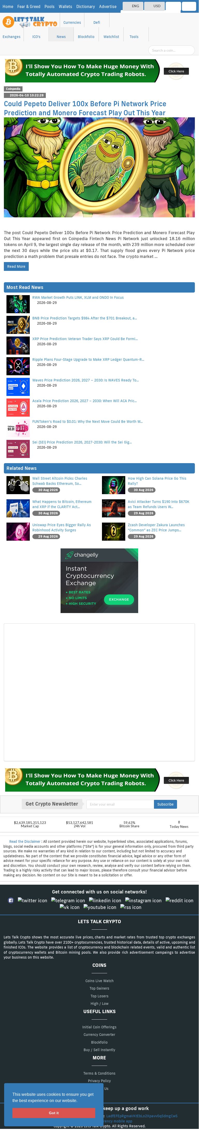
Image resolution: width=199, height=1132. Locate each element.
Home (8, 6)
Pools (50, 6)
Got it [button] (54, 1113)
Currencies (72, 22)
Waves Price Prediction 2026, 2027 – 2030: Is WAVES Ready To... (85, 380)
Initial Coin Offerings (99, 1027)
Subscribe (165, 804)
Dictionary (85, 6)
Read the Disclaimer (24, 841)
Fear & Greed (28, 6)
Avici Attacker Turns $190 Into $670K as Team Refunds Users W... (158, 504)
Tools (134, 36)
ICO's (36, 36)
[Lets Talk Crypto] (30, 19)
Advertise (107, 6)
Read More (16, 266)
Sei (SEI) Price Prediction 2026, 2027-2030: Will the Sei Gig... (82, 442)
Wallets (65, 6)
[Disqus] (99, 691)
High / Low (99, 1003)
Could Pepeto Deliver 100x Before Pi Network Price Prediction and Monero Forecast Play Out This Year (85, 108)
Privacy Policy (99, 1081)
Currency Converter (99, 1034)
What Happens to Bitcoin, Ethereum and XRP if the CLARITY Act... (62, 504)
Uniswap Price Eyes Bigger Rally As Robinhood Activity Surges (61, 527)
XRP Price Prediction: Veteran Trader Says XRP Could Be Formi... (85, 338)
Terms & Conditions (99, 1073)
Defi (96, 22)
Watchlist (111, 36)
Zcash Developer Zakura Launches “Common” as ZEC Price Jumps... (156, 527)
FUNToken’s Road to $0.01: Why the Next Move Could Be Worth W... (87, 421)
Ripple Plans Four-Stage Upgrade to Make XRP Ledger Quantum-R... (88, 359)
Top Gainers (99, 988)
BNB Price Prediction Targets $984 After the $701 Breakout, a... (84, 318)
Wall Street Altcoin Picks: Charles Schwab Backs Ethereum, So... (59, 481)
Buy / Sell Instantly (99, 1049)
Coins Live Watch (99, 980)
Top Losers (99, 996)
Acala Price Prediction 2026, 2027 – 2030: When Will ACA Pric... (84, 401)
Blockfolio (86, 36)
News (61, 36)
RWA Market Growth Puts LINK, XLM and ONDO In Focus (78, 297)
